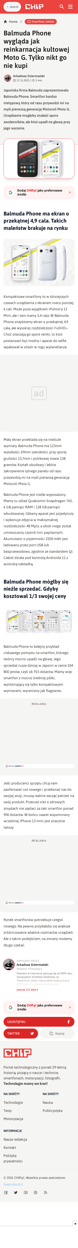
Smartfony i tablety (43, 21)
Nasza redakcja (15, 1139)
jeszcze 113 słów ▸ (27, 989)
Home (13, 21)
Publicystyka (52, 1111)
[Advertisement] (39, 735)
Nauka (48, 1102)
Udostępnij (16, 1022)
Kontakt (10, 1147)
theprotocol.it (13, 1184)
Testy (8, 1111)
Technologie (13, 1102)
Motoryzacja (13, 1119)
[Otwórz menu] (70, 7)
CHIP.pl (19, 1177)
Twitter (13, 1033)
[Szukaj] (62, 6)
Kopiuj (59, 1033)
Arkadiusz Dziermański (29, 76)
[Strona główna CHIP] (34, 7)
